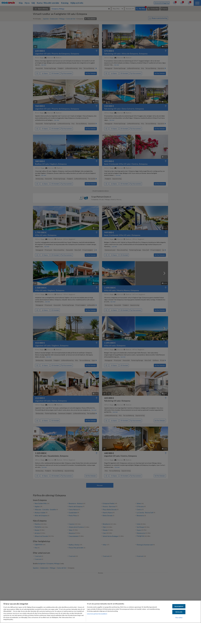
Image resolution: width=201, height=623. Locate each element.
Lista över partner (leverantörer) (97, 614)
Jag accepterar (178, 606)
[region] (100, 611)
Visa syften (178, 617)
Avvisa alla (178, 612)
